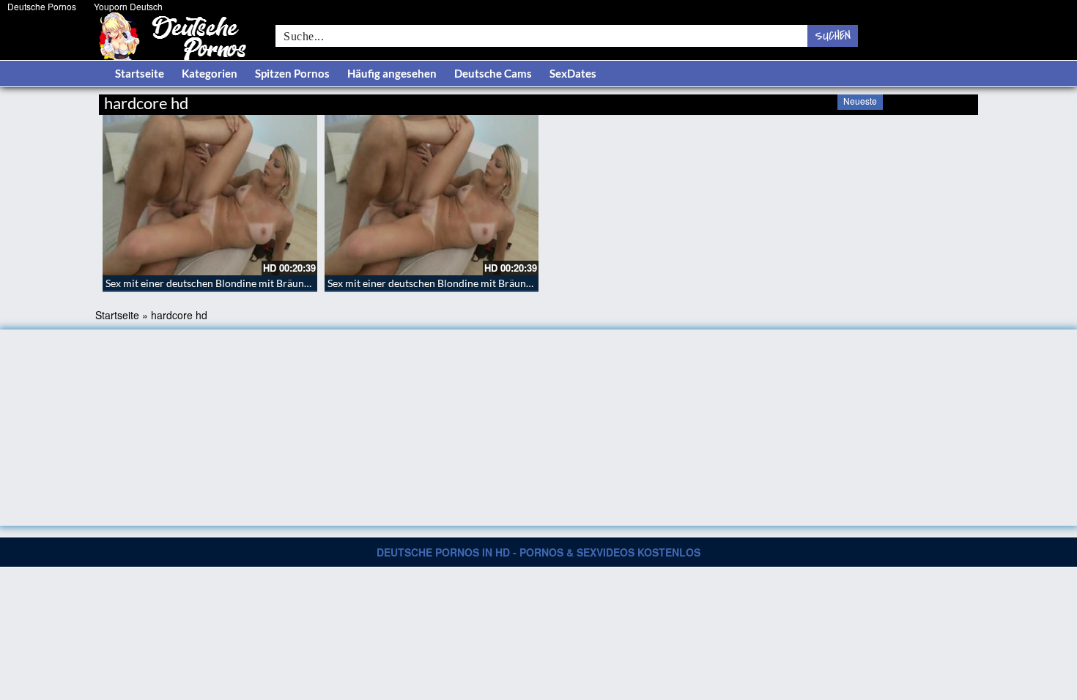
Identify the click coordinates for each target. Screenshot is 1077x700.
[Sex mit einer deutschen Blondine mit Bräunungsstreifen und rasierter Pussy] (210, 195)
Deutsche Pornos (41, 6)
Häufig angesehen (392, 73)
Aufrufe (903, 100)
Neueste (860, 100)
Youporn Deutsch (128, 6)
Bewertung (950, 100)
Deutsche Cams (493, 73)
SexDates (572, 73)
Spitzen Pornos (292, 73)
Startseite (139, 73)
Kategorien (209, 73)
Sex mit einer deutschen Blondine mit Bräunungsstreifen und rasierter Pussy (278, 283)
